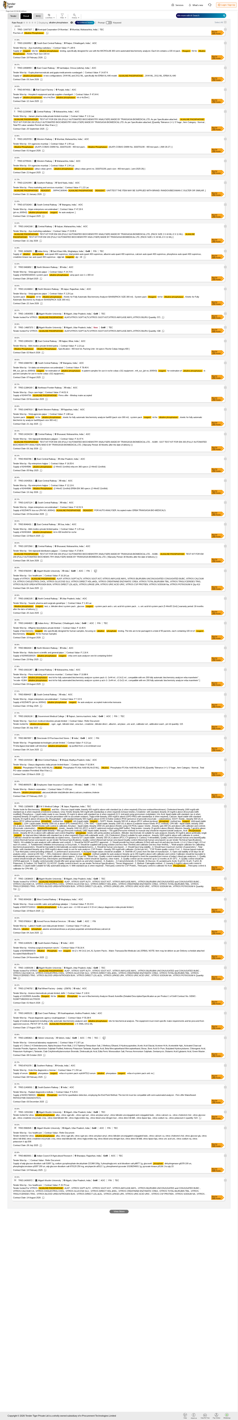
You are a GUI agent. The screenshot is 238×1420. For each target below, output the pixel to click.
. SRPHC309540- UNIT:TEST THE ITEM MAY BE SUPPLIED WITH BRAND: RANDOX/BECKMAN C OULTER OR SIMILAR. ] (110, 190)
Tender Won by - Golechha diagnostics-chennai (34, 1070)
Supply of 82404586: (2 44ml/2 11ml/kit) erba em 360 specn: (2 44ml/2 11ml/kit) (59, 466)
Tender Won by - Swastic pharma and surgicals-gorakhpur (39, 603)
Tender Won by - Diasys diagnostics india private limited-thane (41, 764)
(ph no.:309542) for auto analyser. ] (44, 212)
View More (119, 1211)
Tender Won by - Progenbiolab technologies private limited (39, 743)
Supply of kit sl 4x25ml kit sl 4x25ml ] (51, 97)
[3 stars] (30, 23)
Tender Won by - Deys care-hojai (28, 392)
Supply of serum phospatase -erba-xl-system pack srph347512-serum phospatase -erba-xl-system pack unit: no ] (83, 1073)
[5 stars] (35, 23)
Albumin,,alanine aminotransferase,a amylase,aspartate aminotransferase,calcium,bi (61, 929)
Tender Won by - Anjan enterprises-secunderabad (35, 209)
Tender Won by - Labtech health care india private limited (38, 926)
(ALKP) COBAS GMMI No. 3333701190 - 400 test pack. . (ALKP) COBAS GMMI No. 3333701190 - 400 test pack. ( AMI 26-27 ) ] (93, 147)
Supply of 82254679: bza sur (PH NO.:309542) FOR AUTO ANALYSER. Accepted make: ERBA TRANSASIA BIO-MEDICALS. (89, 510)
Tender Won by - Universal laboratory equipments (35, 1042)
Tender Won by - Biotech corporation (29, 789)
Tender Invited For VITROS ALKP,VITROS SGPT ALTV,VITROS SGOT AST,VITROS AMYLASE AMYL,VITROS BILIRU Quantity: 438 (86, 331)
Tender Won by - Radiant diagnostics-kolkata (33, 1092)
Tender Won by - (20, 1160)
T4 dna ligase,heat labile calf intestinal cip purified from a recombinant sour (57, 746)
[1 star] (24, 23)
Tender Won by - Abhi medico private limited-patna (35, 346)
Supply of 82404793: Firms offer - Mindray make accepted (52, 395)
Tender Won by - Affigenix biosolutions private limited (36, 628)
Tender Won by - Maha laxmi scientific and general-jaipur (38, 652)
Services (179, 5)
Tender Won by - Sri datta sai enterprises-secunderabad (38, 367)
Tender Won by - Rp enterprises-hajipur (30, 463)
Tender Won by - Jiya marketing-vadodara (32, 48)
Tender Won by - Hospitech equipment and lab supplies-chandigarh (43, 94)
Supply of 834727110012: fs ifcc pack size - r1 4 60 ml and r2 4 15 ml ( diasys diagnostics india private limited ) (73, 907)
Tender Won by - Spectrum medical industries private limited (40, 721)
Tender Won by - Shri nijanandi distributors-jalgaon (35, 439)
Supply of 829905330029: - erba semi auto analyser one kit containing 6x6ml (62, 656)
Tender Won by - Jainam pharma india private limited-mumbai (40, 116)
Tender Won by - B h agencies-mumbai (30, 144)
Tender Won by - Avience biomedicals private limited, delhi (39, 993)
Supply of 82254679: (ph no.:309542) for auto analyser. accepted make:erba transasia (67, 702)
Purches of (28, 33)
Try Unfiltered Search (85, 23)
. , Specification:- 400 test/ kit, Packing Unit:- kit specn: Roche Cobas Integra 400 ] (71, 349)
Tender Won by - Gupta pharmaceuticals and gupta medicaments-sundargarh (47, 72)
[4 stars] (32, 23)
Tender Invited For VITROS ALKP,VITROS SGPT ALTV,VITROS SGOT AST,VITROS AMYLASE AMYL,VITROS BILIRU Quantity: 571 (86, 317)
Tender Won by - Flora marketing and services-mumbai (38, 187)
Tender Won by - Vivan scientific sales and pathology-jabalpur (40, 904)
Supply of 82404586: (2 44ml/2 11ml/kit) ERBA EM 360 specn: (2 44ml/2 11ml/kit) (60, 488)
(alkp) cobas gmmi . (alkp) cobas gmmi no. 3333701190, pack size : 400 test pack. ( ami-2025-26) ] (79, 169)
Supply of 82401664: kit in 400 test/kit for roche (44, 532)
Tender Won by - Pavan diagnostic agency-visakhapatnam (39, 1018)
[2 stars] (27, 23)
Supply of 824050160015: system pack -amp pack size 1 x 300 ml (53, 275)
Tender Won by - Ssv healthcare (27, 575)
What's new (197, 5)
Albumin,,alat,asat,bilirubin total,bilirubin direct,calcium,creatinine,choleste (56, 792)
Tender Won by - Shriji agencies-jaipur (30, 272)
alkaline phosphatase (58, 22)
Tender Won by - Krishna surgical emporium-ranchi (36, 948)
